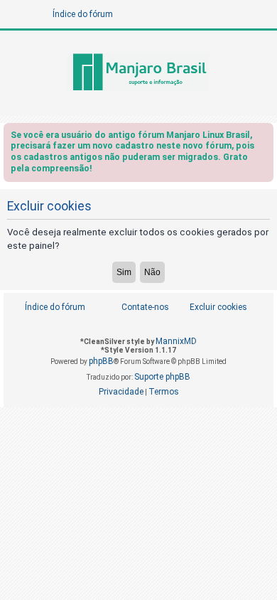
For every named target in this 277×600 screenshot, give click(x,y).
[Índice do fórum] (138, 73)
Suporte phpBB (162, 377)
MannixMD (176, 341)
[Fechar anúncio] (264, 137)
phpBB (101, 361)
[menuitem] (210, 307)
